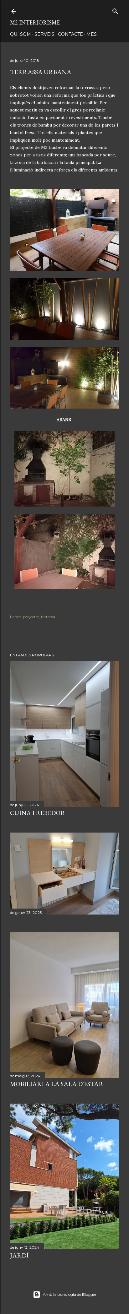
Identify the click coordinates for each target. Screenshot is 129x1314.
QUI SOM (20, 34)
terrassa (48, 616)
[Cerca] (115, 10)
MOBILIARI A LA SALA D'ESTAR (56, 1084)
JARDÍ (19, 1255)
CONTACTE (70, 34)
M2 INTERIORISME (35, 22)
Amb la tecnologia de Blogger (69, 1294)
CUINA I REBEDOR (37, 813)
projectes (31, 616)
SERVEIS (44, 34)
